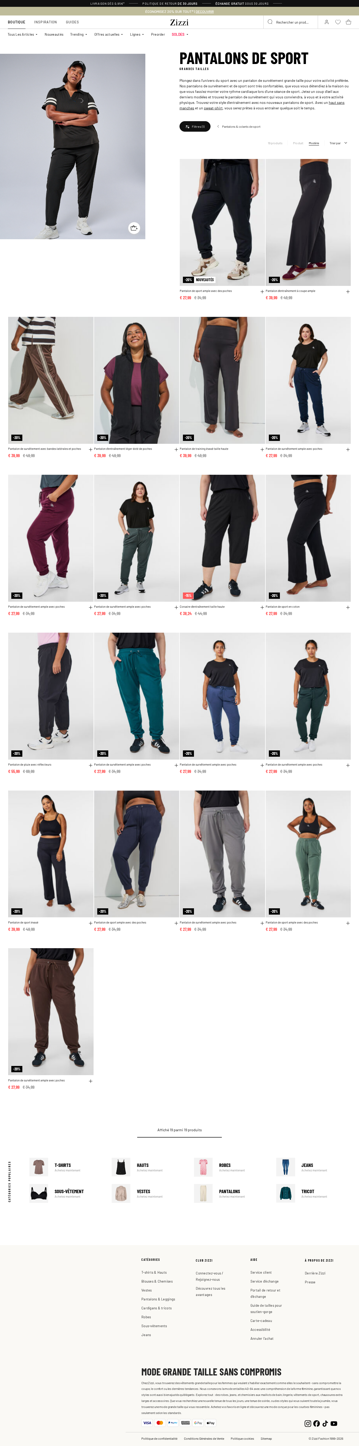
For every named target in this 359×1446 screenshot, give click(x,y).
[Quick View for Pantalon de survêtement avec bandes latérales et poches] (91, 449)
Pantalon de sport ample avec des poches (206, 290)
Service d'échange (264, 1281)
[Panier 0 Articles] (348, 22)
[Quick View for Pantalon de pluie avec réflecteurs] (91, 765)
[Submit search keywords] (270, 22)
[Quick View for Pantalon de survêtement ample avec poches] (348, 449)
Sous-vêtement (66, 1193)
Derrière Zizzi (315, 1273)
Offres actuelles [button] (106, 34)
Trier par (335, 143)
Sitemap (266, 1438)
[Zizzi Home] (179, 21)
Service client (261, 1272)
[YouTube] (334, 1423)
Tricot (313, 1193)
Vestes (149, 1193)
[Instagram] (308, 1423)
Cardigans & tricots (156, 1308)
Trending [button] (77, 34)
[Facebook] (316, 1423)
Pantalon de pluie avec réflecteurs (29, 764)
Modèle (314, 143)
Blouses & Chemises (157, 1281)
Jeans (313, 1167)
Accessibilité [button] (260, 1329)
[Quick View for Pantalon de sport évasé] (91, 923)
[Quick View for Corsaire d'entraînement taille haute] (262, 607)
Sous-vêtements (154, 1326)
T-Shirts (66, 1167)
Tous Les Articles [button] (21, 34)
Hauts (149, 1167)
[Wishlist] (257, 166)
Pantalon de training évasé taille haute (204, 448)
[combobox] (291, 22)
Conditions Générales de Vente (204, 1438)
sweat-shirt (213, 107)
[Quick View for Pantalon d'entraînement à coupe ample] (348, 292)
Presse (310, 1282)
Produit (298, 143)
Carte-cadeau (261, 1320)
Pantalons (231, 1193)
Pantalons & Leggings (158, 1299)
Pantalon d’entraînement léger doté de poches (123, 448)
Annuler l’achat (262, 1338)
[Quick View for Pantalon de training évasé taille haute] (262, 449)
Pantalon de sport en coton (283, 606)
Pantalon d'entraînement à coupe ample (290, 290)
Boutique (16, 22)
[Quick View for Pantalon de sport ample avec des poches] (262, 292)
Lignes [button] (135, 34)
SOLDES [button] (178, 34)
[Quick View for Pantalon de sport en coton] (348, 607)
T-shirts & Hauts (154, 1272)
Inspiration (45, 22)
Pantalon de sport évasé (23, 922)
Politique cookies (242, 1438)
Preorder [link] (158, 34)
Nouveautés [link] (54, 34)
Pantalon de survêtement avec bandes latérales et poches (44, 448)
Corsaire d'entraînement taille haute (202, 606)
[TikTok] (325, 1423)
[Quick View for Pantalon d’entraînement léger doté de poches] (176, 449)
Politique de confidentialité (159, 1438)
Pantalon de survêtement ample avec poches (294, 448)
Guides (72, 22)
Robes (231, 1167)
